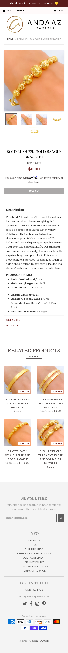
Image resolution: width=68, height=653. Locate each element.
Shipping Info (13, 320)
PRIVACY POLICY (34, 562)
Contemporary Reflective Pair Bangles (50, 403)
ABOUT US (34, 540)
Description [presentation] (15, 209)
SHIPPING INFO (34, 549)
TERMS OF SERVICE (34, 570)
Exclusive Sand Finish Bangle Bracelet (17, 403)
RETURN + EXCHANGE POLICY (34, 553)
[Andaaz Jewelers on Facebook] (31, 604)
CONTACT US (34, 589)
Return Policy (14, 325)
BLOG (34, 545)
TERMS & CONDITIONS (34, 566)
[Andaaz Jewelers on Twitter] (24, 604)
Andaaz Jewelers (39, 640)
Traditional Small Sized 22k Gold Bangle (17, 455)
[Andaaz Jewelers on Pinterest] (44, 604)
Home (10, 39)
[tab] (15, 209)
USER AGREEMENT (34, 557)
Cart (60, 10)
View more (34, 357)
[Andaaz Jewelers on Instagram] (37, 604)
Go (61, 518)
